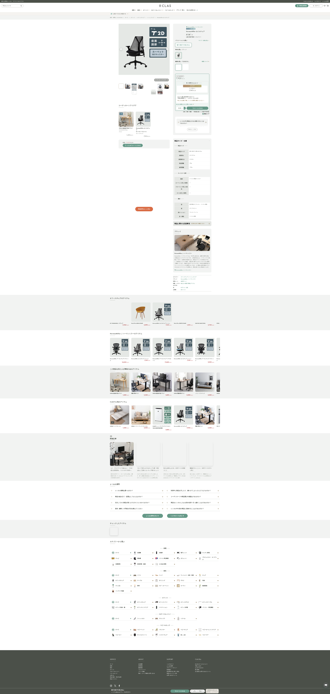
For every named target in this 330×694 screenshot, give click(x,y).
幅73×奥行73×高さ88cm (183, 45)
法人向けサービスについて (201, 664)
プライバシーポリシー (172, 667)
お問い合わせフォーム (172, 675)
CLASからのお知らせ (308, 1)
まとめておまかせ (199, 667)
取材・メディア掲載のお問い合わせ (146, 673)
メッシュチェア (150, 17)
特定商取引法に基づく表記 (173, 671)
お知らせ (112, 675)
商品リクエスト (113, 679)
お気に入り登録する (198, 691)
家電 (111, 666)
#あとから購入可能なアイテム (188, 283)
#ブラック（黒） (185, 287)
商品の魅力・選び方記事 (115, 677)
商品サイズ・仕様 (180, 141)
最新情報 (140, 667)
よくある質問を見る (151, 516)
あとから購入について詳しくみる (184, 104)
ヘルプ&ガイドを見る (176, 516)
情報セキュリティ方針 (172, 673)
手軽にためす (198, 666)
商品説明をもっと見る (144, 209)
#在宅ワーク (184, 281)
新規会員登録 (303, 5)
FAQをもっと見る (192, 129)
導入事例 (197, 669)
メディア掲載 (141, 671)
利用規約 (169, 669)
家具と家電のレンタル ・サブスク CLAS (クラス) (12, 1)
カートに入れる (198, 108)
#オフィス (183, 289)
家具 (111, 667)
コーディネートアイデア (160, 80)
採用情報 (140, 666)
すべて (126, 17)
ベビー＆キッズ (113, 673)
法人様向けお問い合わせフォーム (203, 671)
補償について (205, 61)
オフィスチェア (141, 17)
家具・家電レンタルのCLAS (116, 17)
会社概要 (140, 664)
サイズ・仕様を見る (203, 40)
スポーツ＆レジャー (114, 671)
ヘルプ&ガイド (317, 1)
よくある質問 (325, 1)
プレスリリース (142, 669)
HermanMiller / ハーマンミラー (188, 279)
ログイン (317, 5)
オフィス (133, 17)
